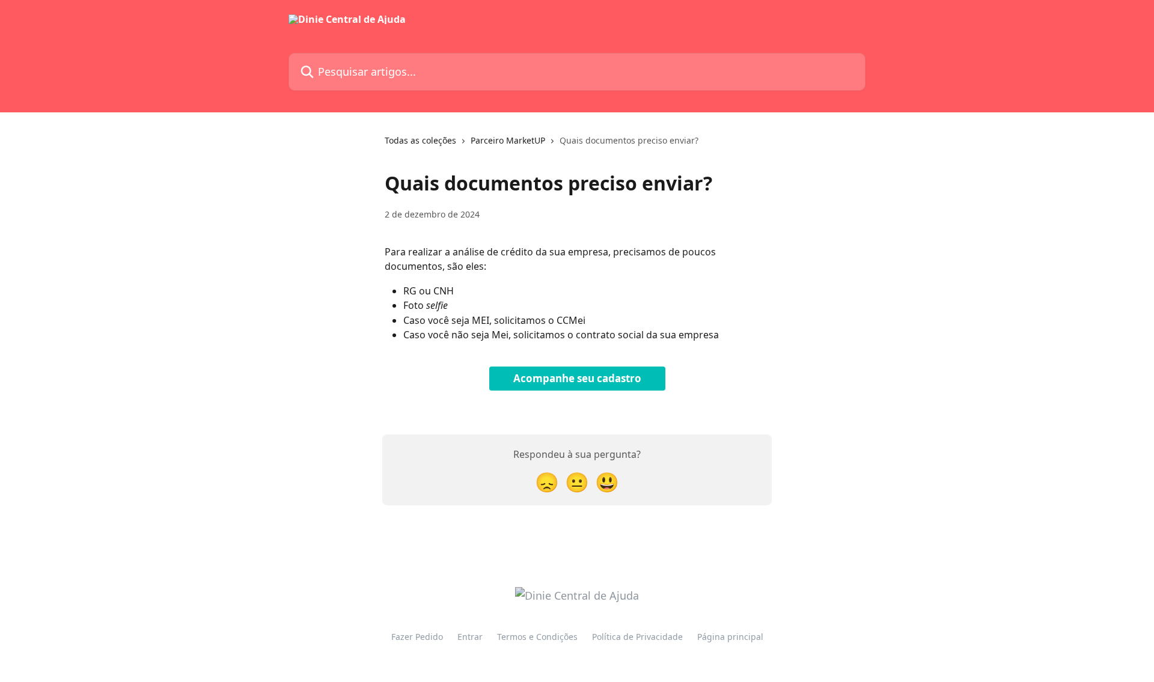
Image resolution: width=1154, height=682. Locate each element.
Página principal (730, 636)
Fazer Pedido (417, 636)
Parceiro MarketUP (508, 140)
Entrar (470, 636)
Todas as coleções (420, 140)
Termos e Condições (537, 636)
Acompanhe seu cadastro (577, 378)
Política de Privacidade (637, 636)
